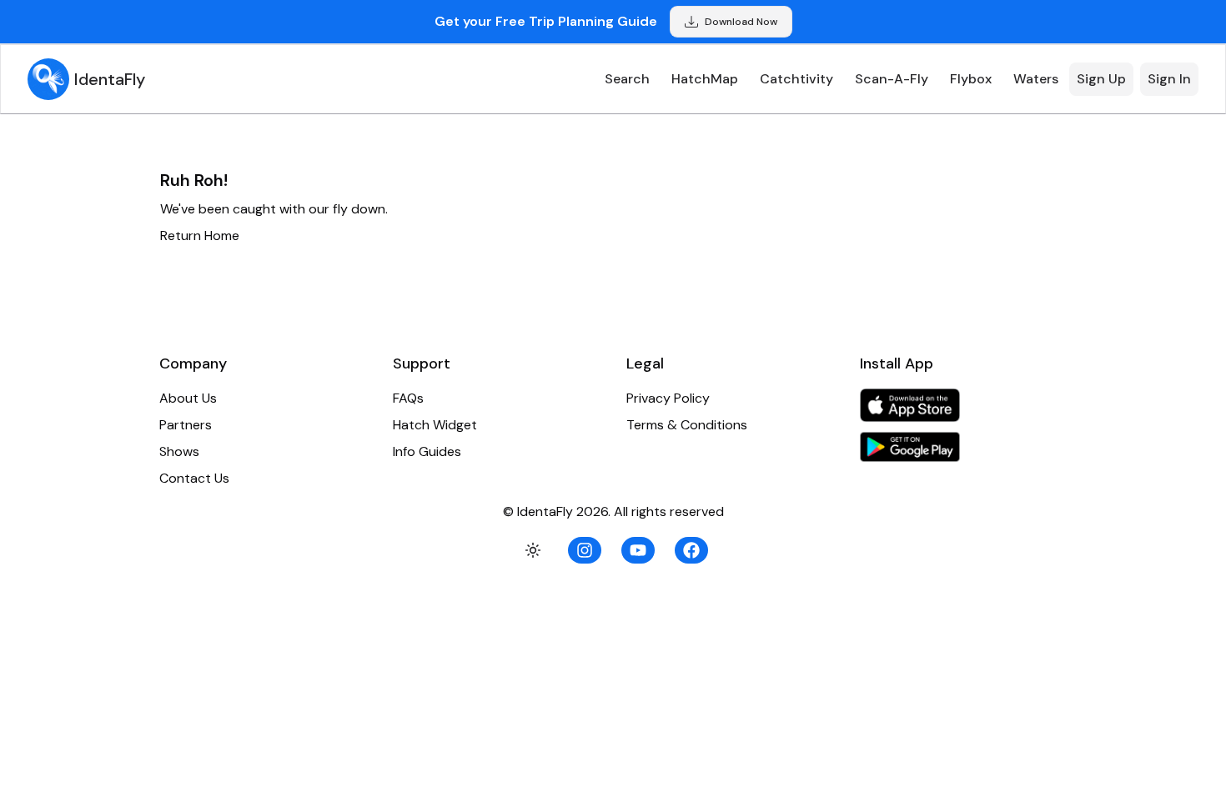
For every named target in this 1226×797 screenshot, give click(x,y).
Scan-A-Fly (891, 79)
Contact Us (194, 478)
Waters (1035, 79)
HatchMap (704, 79)
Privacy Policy (668, 398)
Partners (185, 425)
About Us (188, 398)
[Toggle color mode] (533, 550)
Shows (179, 451)
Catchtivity (796, 79)
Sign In (1169, 79)
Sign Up (1101, 79)
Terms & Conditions (686, 425)
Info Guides (427, 451)
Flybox (971, 79)
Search (627, 79)
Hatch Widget (435, 425)
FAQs (408, 398)
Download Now (741, 21)
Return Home (199, 235)
